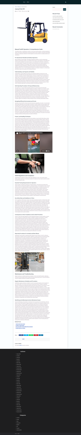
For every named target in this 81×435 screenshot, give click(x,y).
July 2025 (18, 376)
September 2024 (19, 394)
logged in (20, 345)
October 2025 (19, 371)
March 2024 (18, 404)
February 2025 (19, 385)
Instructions (18, 422)
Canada (18, 419)
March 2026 (18, 362)
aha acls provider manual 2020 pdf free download (24, 326)
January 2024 (19, 408)
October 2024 (19, 392)
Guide (17, 421)
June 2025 (18, 378)
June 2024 (18, 399)
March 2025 (18, 383)
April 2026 (18, 360)
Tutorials (18, 428)
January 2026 (19, 366)
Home (24, 2)
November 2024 (19, 390)
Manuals (20, 11)
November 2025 (19, 369)
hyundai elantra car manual (20, 328)
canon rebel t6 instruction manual (58, 17)
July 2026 (18, 355)
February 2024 (19, 406)
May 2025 (18, 380)
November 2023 (19, 411)
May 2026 (18, 359)
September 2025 (19, 373)
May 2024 (18, 401)
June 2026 (18, 357)
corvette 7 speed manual (20, 325)
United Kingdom (19, 429)
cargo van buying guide (56, 21)
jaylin (17, 11)
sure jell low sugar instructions (57, 16)
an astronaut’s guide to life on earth (58, 19)
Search (54, 7)
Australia (18, 417)
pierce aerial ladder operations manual (59, 23)
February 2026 (19, 364)
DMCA (28, 2)
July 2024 (18, 397)
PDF (17, 426)
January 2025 (19, 387)
